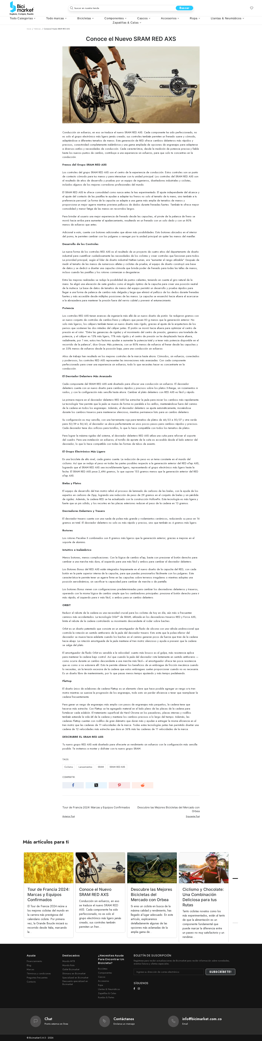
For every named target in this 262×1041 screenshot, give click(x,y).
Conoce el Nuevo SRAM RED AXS (95, 892)
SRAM (101, 767)
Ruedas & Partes (106, 997)
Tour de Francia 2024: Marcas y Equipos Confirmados (96, 807)
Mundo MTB (68, 961)
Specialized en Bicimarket (75, 977)
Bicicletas (102, 968)
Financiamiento (34, 961)
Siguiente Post (193, 816)
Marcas (30, 969)
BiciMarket (22, 8)
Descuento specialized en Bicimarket (75, 983)
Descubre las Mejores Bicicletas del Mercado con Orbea (168, 809)
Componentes (105, 972)
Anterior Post (68, 816)
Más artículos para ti (46, 842)
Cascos (101, 976)
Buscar (184, 8)
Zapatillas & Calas (107, 993)
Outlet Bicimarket (70, 969)
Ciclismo (68, 767)
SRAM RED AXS (117, 767)
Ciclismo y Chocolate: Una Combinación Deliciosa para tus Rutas (203, 897)
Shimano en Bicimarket (73, 973)
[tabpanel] (49, 895)
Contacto (31, 981)
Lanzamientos (85, 767)
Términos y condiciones (39, 973)
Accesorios (103, 980)
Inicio (29, 28)
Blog (29, 965)
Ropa (100, 985)
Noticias (37, 28)
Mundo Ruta (68, 965)
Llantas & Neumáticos (109, 989)
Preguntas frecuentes (37, 977)
